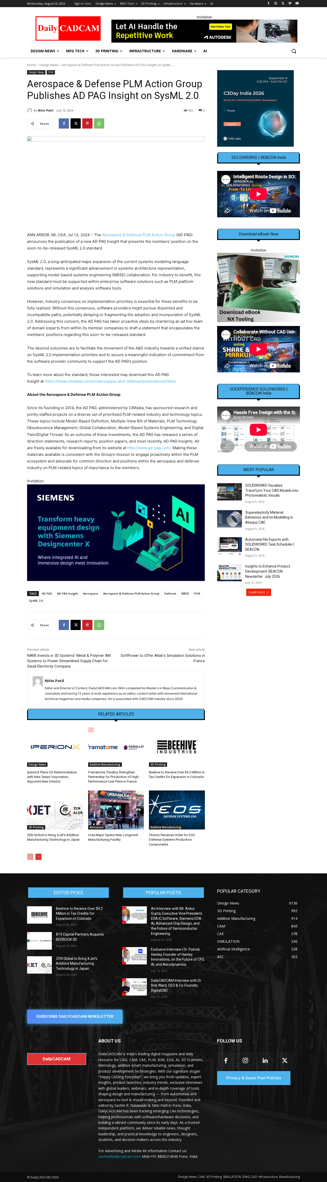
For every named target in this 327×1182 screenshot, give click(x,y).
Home (31, 65)
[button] (294, 51)
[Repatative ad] (204, 31)
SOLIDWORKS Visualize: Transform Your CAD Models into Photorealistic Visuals (271, 490)
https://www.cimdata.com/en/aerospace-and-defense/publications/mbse (110, 381)
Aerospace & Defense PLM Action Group (138, 234)
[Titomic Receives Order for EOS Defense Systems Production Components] (177, 809)
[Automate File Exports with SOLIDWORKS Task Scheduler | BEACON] (229, 546)
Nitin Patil (45, 110)
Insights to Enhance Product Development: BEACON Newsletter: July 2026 (267, 571)
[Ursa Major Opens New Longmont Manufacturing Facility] (116, 809)
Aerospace (90, 593)
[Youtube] (297, 4)
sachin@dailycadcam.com (119, 1156)
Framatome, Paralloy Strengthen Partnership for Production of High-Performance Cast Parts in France (113, 776)
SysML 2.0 (36, 600)
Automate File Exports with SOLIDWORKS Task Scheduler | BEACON (269, 544)
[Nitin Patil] (30, 110)
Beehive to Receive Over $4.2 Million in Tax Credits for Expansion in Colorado (79, 914)
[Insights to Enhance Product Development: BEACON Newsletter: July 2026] (229, 572)
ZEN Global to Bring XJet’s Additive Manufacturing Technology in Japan (76, 964)
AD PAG (47, 593)
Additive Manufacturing (105, 764)
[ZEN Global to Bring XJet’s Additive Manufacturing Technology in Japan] (55, 809)
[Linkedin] (265, 1061)
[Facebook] (269, 4)
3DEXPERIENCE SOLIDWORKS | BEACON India (259, 391)
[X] (283, 4)
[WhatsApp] (99, 123)
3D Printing (158, 764)
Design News (48, 65)
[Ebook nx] (258, 287)
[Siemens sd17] (116, 532)
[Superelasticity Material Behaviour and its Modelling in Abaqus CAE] (229, 518)
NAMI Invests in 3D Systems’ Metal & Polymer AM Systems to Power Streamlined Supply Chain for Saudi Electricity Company (69, 661)
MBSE (185, 593)
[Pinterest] (87, 123)
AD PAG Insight (67, 593)
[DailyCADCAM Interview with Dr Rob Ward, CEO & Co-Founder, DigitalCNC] (134, 987)
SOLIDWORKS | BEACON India (258, 158)
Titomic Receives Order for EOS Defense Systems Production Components (172, 839)
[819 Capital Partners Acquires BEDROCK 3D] (39, 940)
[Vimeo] (290, 4)
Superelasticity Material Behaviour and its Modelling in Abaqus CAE (269, 517)
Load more (257, 592)
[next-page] (38, 856)
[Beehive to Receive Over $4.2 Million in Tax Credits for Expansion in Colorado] (177, 746)
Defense (170, 593)
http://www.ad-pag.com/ (148, 447)
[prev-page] (30, 856)
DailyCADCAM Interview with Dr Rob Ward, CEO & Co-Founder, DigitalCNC (176, 985)
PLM (50, 72)
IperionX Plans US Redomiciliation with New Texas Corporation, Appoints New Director (52, 776)
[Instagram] (276, 4)
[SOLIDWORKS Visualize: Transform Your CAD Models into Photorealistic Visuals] (229, 491)
